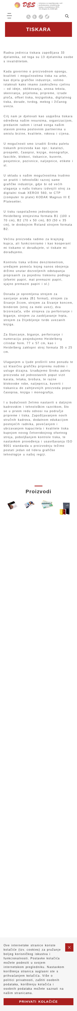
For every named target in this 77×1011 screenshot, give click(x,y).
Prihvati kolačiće (38, 1001)
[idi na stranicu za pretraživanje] (67, 17)
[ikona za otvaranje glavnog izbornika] (9, 16)
